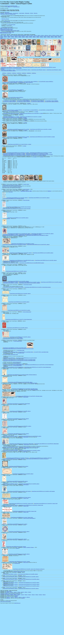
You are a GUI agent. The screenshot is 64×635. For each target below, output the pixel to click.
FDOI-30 (45, 36)
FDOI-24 (23, 36)
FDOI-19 (5, 36)
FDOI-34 (59, 36)
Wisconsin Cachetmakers (8, 13)
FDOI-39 (22, 594)
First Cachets (11, 191)
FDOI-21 (12, 36)
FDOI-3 (8, 35)
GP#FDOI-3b (24, 73)
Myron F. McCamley (26, 200)
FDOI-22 (16, 36)
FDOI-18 (1, 36)
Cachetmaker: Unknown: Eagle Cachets (19, 571)
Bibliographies (27, 13)
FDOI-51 (26, 592)
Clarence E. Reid (25, 498)
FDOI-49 (18, 592)
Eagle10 (8, 38)
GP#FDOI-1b (9, 73)
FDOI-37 (15, 594)
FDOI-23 (19, 36)
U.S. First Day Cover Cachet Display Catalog (10, 5)
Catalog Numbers (21, 13)
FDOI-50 (22, 592)
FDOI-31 (48, 36)
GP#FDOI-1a (4, 73)
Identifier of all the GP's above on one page (6, 28)
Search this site (7, 12)
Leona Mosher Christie (20, 350)
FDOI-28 (37, 36)
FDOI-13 (39, 35)
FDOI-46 (8, 592)
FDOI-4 (11, 35)
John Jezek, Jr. (25, 451)
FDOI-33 (55, 36)
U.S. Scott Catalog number (11, 24)
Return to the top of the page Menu (5, 601)
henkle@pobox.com (16, 6)
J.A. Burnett (28, 103)
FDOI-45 (44, 594)
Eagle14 (14, 38)
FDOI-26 (30, 36)
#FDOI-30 (12, 597)
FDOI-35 (8, 594)
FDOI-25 (27, 36)
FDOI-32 (52, 36)
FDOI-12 (35, 35)
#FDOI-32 (20, 597)
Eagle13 (11, 38)
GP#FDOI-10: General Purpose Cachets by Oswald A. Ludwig (9, 30)
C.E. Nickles (15, 449)
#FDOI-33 (24, 597)
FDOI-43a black (9, 591)
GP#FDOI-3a (19, 73)
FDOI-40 (26, 594)
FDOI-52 (29, 592)
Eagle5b (4, 38)
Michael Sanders (26, 444)
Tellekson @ (18, 548)
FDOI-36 (11, 594)
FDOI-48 (15, 592)
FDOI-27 (34, 36)
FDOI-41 (29, 594)
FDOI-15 (50, 35)
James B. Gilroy (25, 562)
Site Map (31, 13)
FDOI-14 (42, 35)
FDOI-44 (40, 594)
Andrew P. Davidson (26, 189)
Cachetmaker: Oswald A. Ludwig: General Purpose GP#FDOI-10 (12, 186)
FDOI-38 (18, 594)
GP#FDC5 (20, 337)
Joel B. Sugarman (26, 484)
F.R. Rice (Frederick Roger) (27, 311)
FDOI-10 (28, 35)
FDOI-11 (31, 35)
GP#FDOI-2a (14, 73)
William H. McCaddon (34, 389)
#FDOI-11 (16, 595)
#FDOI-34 (28, 597)
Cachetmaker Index (17, 563)
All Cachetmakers (15, 13)
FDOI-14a (46, 35)
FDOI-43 (36, 594)
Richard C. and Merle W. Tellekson (28, 547)
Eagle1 (1, 38)
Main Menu (2, 13)
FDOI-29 (41, 36)
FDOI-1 (1, 35)
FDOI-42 (33, 594)
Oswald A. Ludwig (26, 184)
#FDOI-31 (16, 597)
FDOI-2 (5, 35)
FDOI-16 (57, 35)
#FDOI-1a (16, 596)
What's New (35, 13)
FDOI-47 (11, 592)
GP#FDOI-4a (34, 73)
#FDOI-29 (8, 597)
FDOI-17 (61, 35)
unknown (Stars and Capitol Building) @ (29, 518)
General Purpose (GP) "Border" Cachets (6, 29)
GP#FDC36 (8, 218)
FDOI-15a (53, 35)
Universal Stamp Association (27, 284)
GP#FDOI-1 (42, 156)
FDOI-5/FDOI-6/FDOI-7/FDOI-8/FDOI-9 (19, 35)
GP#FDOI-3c (29, 73)
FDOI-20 (9, 36)
